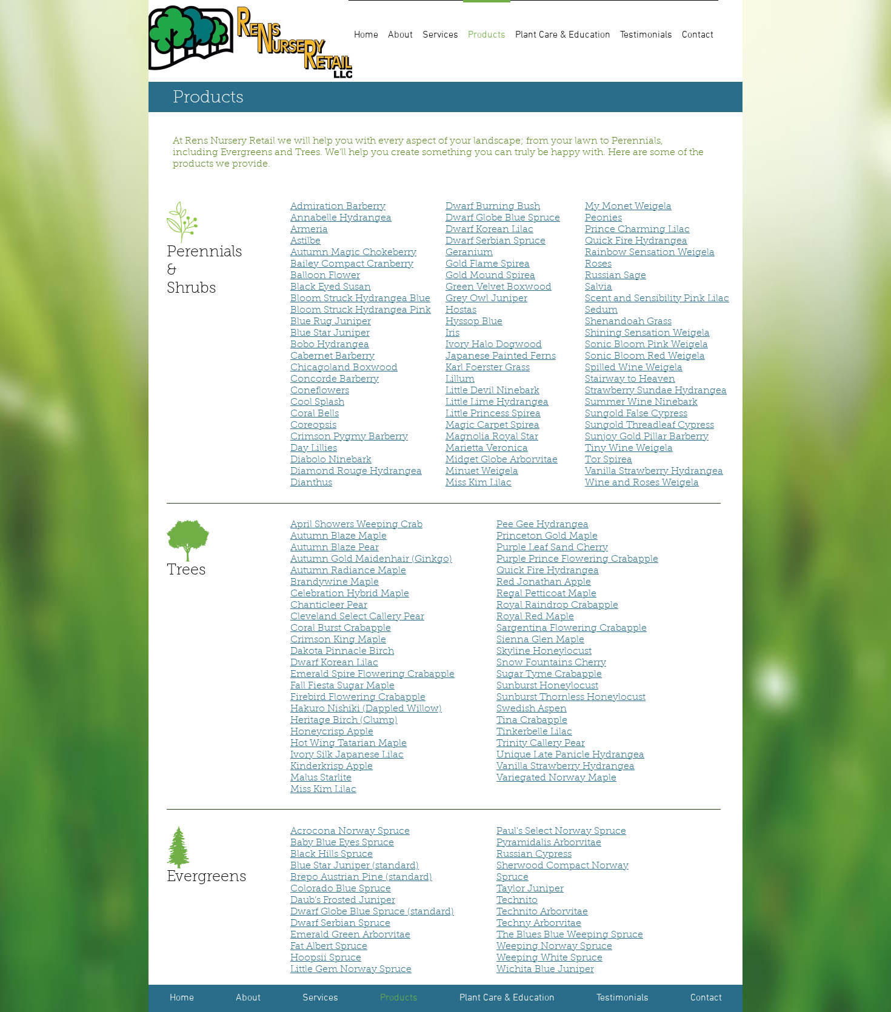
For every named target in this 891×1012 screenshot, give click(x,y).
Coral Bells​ (314, 414)
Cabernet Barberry (332, 356)
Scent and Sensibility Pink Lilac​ (657, 299)
